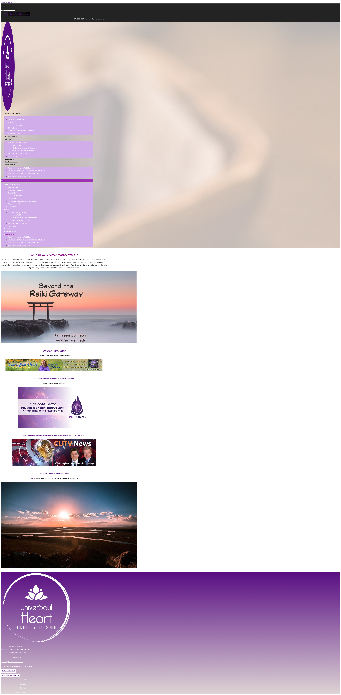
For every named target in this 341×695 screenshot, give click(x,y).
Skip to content (6, 2)
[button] (47, 180)
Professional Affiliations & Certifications (22, 131)
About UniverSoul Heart (13, 113)
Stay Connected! (14, 133)
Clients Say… (12, 128)
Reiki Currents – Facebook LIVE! (19, 176)
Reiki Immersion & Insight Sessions (24, 148)
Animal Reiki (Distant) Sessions (22, 151)
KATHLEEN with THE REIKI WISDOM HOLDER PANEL (54, 378)
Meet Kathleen (13, 117)
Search (3, 5)
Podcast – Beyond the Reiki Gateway (21, 168)
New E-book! (12, 156)
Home (23, 680)
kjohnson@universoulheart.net (96, 19)
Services (8, 139)
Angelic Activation (11, 136)
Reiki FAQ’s (12, 122)
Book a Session (10, 159)
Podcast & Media (10, 164)
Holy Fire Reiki (16, 125)
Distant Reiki (16, 145)
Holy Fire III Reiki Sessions (17, 142)
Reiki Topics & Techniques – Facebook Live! (23, 173)
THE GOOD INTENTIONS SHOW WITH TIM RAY (54, 474)
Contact (23, 684)
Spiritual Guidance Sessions (18, 153)
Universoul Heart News (16, 120)
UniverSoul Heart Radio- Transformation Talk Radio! (26, 171)
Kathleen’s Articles (11, 162)
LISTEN (32, 478)
